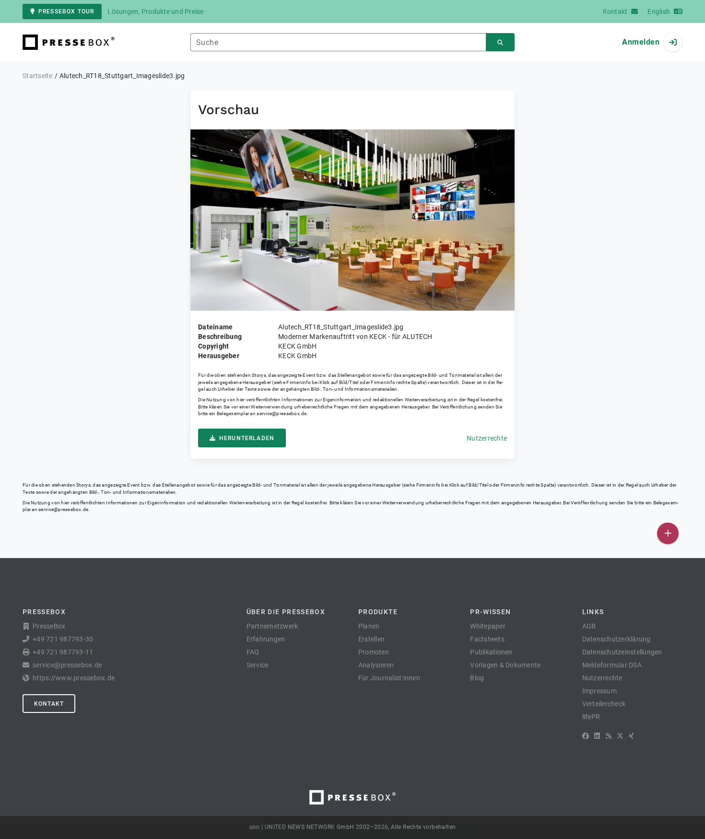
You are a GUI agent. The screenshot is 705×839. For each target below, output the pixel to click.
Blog (477, 678)
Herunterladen (246, 438)
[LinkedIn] (597, 736)
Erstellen (371, 639)
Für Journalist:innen (389, 678)
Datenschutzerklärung (616, 639)
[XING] (631, 736)
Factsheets (487, 639)
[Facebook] (585, 736)
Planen (369, 626)
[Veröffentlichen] (668, 533)
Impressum (599, 691)
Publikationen (491, 652)
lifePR (591, 717)
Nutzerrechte (487, 438)
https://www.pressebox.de (74, 678)
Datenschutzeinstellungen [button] (622, 652)
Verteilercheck (604, 704)
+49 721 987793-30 (63, 639)
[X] (620, 736)
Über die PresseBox (286, 612)
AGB (589, 626)
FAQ (253, 652)
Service (258, 665)
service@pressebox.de (281, 413)
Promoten (373, 652)
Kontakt (49, 703)
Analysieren (376, 665)
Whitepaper (487, 626)
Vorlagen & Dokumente (505, 665)
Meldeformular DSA (612, 665)
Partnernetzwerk (272, 626)
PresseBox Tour (66, 11)
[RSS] (608, 736)
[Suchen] (500, 42)
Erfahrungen (266, 639)
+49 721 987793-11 (63, 652)
